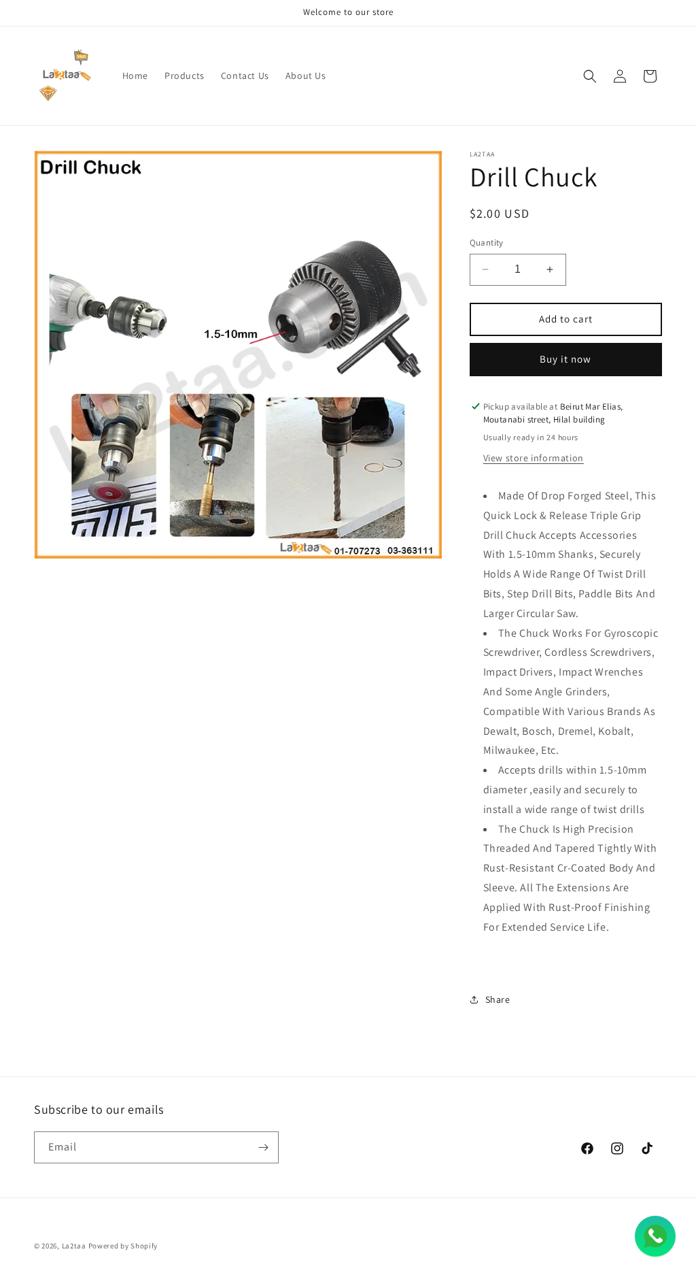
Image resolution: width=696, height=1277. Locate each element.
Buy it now (565, 358)
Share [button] (497, 999)
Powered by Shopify (123, 1245)
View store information (533, 458)
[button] (590, 76)
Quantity (487, 242)
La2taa (74, 1245)
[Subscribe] (263, 1147)
